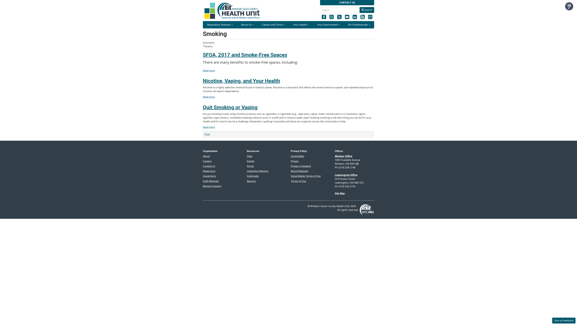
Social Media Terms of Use (306, 176)
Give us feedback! (564, 320)
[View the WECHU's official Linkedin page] (355, 16)
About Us (246, 24)
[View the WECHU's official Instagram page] (331, 16)
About (206, 156)
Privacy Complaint (301, 166)
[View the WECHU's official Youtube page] (347, 16)
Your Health (300, 24)
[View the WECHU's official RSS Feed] (362, 16)
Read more (209, 70)
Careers (207, 161)
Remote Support (212, 186)
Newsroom (209, 171)
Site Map (340, 193)
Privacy (295, 161)
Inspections (209, 176)
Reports (251, 181)
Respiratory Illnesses (219, 24)
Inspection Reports (257, 171)
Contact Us (209, 166)
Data (249, 156)
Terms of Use (298, 181)
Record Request (299, 171)
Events (250, 161)
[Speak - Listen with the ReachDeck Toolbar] (569, 6)
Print (207, 134)
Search (368, 10)
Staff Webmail (210, 181)
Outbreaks (253, 176)
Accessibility (297, 156)
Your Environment (327, 24)
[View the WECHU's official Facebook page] (324, 16)
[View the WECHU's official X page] (339, 16)
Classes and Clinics (272, 24)
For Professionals (358, 24)
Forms (250, 166)
